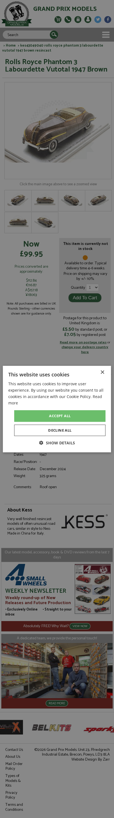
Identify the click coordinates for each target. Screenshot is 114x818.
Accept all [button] (60, 415)
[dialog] (57, 409)
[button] (57, 442)
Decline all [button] (59, 430)
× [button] (102, 372)
